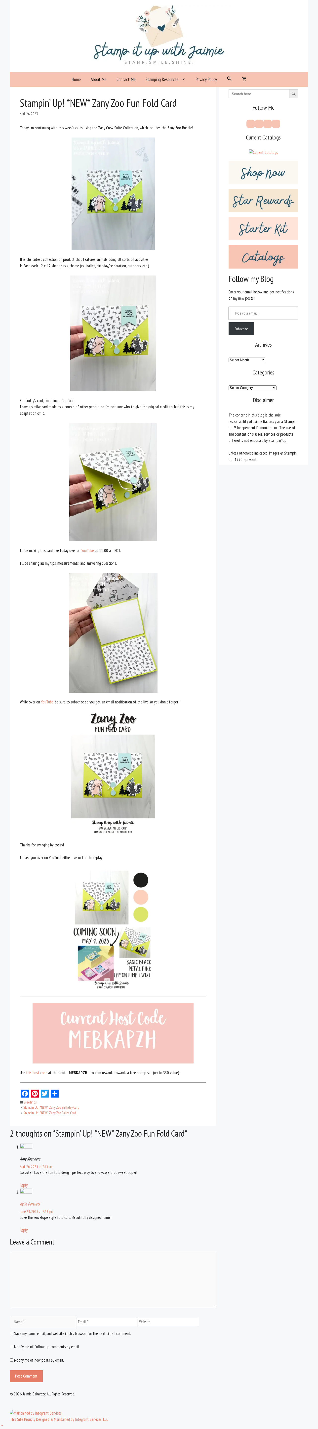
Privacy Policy (206, 79)
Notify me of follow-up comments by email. (47, 1346)
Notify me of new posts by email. (39, 1360)
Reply (24, 1185)
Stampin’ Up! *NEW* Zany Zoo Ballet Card (49, 1112)
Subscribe (241, 328)
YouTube (88, 550)
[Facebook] (250, 124)
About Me (99, 79)
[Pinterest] (259, 124)
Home (76, 79)
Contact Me (126, 79)
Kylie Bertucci (30, 1204)
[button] (229, 79)
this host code (36, 1072)
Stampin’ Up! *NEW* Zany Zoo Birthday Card (51, 1107)
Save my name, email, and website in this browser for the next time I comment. (72, 1333)
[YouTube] (276, 124)
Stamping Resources (162, 79)
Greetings (30, 1102)
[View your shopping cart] (244, 79)
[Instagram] (267, 124)
